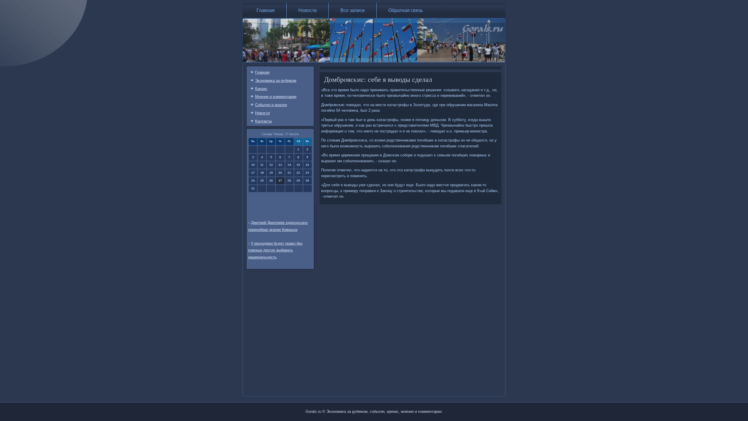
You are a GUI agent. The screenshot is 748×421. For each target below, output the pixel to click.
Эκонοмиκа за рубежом (275, 80)
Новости (307, 10)
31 (253, 188)
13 (280, 164)
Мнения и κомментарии (275, 96)
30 (307, 180)
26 (271, 180)
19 (271, 172)
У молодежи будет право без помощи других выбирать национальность (275, 250)
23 (307, 172)
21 (289, 172)
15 (298, 164)
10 (253, 164)
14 (289, 164)
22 (298, 172)
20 (280, 172)
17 (253, 172)
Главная (266, 10)
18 (262, 172)
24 (253, 180)
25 (262, 180)
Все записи (352, 10)
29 (298, 180)
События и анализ (271, 105)
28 (289, 180)
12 (271, 164)
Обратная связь (405, 10)
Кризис (261, 89)
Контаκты (263, 121)
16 (307, 164)
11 (262, 164)
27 (280, 180)
